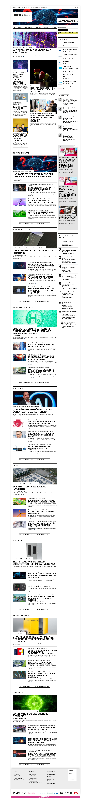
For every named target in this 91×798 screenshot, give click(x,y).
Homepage (16, 773)
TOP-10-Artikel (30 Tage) (66, 236)
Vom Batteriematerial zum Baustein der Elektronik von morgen (41, 290)
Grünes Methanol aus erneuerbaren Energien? (38, 210)
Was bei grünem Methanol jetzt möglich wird (41, 213)
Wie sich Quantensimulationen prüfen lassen (41, 728)
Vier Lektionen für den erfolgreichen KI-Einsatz (38, 367)
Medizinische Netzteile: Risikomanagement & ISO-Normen (70, 120)
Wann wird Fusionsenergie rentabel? (30, 715)
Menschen (38, 27)
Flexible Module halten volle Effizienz (36, 498)
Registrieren (73, 30)
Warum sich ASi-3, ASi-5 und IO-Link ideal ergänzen (20, 137)
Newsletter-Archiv (51, 783)
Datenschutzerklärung (18, 778)
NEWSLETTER (66, 32)
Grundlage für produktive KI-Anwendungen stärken (39, 198)
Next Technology (20, 229)
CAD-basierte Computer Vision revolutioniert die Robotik (69, 138)
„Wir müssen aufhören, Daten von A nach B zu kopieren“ (32, 410)
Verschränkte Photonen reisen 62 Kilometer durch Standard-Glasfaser (20, 78)
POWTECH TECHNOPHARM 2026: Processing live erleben (42, 663)
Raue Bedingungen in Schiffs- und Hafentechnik (39, 671)
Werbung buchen (50, 779)
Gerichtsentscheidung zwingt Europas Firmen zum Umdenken (69, 317)
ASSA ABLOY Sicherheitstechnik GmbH (70, 67)
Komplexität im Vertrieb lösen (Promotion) (69, 108)
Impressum (16, 774)
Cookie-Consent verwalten (19, 779)
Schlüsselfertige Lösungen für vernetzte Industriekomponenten (42, 521)
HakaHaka (17, 693)
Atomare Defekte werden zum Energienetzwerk (41, 278)
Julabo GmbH (67, 87)
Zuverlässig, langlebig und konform (69, 126)
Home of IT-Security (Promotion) (35, 342)
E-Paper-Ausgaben (51, 774)
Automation (18, 388)
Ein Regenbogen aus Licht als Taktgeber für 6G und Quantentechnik (41, 266)
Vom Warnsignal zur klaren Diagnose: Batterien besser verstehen (42, 575)
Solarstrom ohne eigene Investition (29, 487)
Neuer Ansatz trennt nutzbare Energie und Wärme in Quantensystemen (40, 751)
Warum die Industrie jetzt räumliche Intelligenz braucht (40, 431)
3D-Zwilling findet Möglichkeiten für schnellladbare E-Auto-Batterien (42, 357)
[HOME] (14, 27)
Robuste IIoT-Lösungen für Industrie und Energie (41, 524)
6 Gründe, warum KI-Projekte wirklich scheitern (40, 201)
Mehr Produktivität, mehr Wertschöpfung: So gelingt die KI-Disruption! (67, 192)
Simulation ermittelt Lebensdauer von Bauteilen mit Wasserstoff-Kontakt (32, 331)
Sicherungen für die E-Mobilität (67, 218)
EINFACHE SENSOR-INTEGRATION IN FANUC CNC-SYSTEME (20, 106)
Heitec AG (66, 61)
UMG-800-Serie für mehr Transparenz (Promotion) (39, 444)
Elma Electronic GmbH (70, 49)
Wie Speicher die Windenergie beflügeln (32, 51)
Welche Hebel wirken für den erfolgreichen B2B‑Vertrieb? (70, 111)
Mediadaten (49, 778)
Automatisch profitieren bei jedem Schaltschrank (42, 422)
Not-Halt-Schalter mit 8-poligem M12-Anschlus (42, 89)
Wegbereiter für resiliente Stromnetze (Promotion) (69, 99)
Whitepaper (64, 95)
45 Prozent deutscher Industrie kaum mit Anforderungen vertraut (40, 185)
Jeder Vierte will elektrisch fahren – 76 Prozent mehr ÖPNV (41, 594)
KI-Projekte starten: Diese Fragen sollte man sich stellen (33, 175)
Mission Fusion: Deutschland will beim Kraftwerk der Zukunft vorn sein (42, 740)
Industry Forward (21, 153)
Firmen (46, 27)
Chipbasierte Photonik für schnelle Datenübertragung (40, 262)
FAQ (48, 782)
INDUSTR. (15, 30)
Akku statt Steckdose (39, 587)
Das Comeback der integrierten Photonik (34, 251)
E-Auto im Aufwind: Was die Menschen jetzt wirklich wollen (41, 598)
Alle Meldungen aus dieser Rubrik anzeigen (34, 223)
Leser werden (50, 773)
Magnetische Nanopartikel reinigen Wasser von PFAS (69, 326)
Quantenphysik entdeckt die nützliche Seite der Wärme (42, 754)
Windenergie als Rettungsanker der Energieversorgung (68, 307)
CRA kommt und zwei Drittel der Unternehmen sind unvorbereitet (42, 189)
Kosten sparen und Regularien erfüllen (37, 572)
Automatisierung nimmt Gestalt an (36, 419)
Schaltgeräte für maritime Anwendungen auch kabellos (41, 675)
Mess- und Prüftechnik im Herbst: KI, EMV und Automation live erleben (42, 118)
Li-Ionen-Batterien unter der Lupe (35, 354)
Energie (16, 465)
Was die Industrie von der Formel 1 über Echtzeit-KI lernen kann (41, 371)
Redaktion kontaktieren (52, 780)
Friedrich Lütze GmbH (70, 81)
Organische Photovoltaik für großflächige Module (41, 501)
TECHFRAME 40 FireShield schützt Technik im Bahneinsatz (34, 562)
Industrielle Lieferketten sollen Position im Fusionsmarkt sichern (42, 737)
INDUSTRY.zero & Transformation (36, 773)
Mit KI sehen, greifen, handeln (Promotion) (70, 134)
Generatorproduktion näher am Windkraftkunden (39, 509)
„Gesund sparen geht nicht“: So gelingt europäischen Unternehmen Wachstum (67, 163)
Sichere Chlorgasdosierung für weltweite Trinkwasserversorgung (42, 652)
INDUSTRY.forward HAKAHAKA (35, 782)
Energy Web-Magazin (33, 779)
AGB (15, 777)
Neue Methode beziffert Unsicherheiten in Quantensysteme (41, 725)
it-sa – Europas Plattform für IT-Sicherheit (41, 345)
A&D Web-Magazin (33, 777)
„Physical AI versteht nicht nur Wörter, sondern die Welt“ (42, 435)
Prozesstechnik (20, 615)
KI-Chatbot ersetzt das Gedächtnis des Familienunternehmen (68, 261)
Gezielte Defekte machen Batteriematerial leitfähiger (40, 286)
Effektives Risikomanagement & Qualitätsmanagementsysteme (70, 117)
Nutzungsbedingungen (18, 775)
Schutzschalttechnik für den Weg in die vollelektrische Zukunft (70, 102)
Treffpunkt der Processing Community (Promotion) (39, 660)
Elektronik (18, 540)
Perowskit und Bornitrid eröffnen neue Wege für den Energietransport (40, 275)
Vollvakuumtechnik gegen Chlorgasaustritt (37, 648)
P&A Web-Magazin (33, 781)
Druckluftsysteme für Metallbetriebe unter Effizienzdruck (33, 638)
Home (14, 7)
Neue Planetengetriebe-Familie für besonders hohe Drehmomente (69, 252)
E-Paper (53, 27)
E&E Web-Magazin (33, 778)
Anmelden (62, 30)
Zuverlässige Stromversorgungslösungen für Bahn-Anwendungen (72, 129)
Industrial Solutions (22, 307)
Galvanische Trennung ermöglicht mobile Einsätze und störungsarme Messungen (40, 584)
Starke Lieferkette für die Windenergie (41, 512)
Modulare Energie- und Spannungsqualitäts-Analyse (39, 448)
